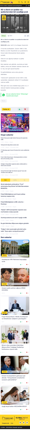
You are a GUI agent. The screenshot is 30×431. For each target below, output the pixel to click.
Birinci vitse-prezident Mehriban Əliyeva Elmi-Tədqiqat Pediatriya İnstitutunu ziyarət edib (13, 347)
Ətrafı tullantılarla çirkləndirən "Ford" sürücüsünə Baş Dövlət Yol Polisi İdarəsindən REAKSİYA (15, 186)
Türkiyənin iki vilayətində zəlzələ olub (10, 144)
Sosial (7, 191)
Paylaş (5, 109)
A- (25, 35)
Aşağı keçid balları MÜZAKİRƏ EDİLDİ (14, 406)
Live (12, 423)
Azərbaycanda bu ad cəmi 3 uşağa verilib (14, 217)
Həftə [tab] (15, 180)
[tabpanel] (15, 209)
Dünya (4, 35)
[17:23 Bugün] (15, 305)
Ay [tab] (24, 180)
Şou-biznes (8, 198)
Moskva (4, 100)
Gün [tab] (5, 180)
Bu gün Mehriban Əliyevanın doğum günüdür (15, 223)
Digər (7, 233)
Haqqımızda (5, 423)
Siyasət (7, 226)
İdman (7, 214)
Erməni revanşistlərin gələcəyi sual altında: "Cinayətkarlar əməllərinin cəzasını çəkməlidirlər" (13, 378)
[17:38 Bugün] (15, 277)
